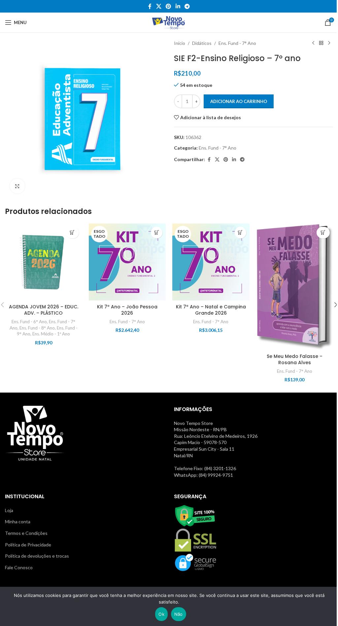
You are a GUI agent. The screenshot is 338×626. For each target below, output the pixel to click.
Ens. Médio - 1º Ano (51, 333)
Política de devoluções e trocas (37, 556)
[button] (72, 232)
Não (178, 614)
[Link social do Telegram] (187, 6)
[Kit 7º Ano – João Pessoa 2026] (127, 262)
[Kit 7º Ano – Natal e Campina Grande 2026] (211, 262)
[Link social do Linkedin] (177, 6)
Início (179, 43)
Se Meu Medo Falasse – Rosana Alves (294, 359)
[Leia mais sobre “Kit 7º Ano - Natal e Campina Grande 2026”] (240, 232)
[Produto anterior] (313, 43)
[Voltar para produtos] (321, 43)
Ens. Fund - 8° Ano (37, 327)
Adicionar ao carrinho (238, 101)
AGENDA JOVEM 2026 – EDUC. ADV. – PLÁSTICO (43, 310)
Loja (9, 510)
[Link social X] (158, 6)
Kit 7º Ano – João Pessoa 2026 (127, 310)
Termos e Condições (26, 533)
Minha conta (17, 521)
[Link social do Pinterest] (168, 6)
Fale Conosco (19, 567)
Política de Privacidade (28, 544)
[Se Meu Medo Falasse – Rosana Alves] (294, 287)
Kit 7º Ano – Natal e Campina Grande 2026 (211, 310)
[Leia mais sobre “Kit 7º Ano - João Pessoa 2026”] (156, 232)
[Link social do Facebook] (150, 6)
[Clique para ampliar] (17, 186)
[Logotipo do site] (169, 22)
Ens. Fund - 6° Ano (29, 321)
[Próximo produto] (329, 43)
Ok (161, 614)
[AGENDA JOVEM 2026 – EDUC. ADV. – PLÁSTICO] (43, 262)
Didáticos (202, 43)
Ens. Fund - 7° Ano (237, 43)
